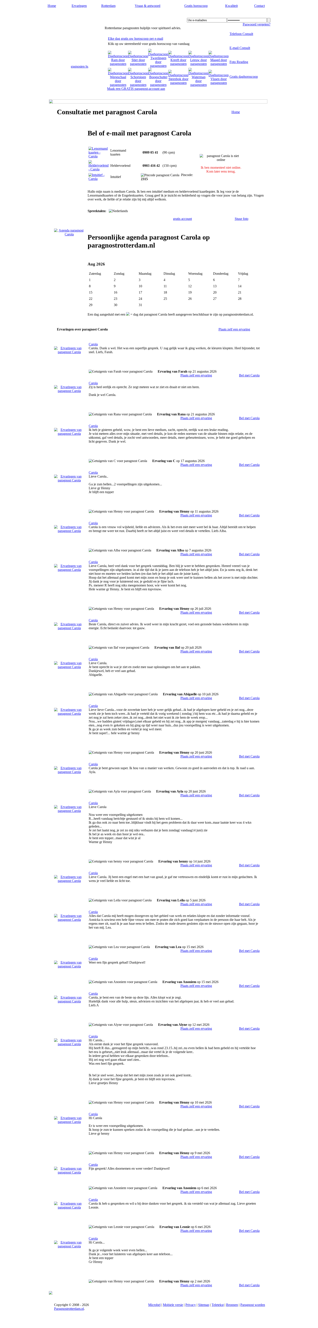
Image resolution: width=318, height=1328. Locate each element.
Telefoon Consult (241, 34)
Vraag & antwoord (147, 6)
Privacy (190, 1305)
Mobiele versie (173, 1305)
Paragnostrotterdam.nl (74, 15)
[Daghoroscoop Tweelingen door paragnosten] (158, 66)
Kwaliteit (231, 6)
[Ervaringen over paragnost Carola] (69, 352)
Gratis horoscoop (196, 6)
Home (52, 6)
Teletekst (218, 1305)
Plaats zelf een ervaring (234, 329)
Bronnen (232, 1305)
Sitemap (203, 1305)
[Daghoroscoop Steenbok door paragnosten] (178, 83)
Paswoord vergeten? (256, 24)
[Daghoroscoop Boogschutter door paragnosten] (158, 85)
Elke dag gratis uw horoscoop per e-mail (135, 38)
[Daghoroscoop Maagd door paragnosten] (219, 64)
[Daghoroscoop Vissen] (219, 83)
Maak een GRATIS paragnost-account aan (136, 89)
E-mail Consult (240, 48)
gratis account (182, 219)
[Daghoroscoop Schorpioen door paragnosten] (138, 85)
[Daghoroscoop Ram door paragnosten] (118, 64)
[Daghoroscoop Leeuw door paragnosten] (198, 64)
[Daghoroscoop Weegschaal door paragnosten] (118, 85)
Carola (93, 344)
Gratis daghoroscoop (244, 76)
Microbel (154, 1305)
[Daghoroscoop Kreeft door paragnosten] (178, 64)
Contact (259, 6)
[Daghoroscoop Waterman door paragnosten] (198, 85)
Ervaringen (79, 6)
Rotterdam (108, 6)
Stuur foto (241, 219)
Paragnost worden (252, 1305)
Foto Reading (239, 62)
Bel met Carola (249, 375)
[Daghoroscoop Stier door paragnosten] (138, 64)
